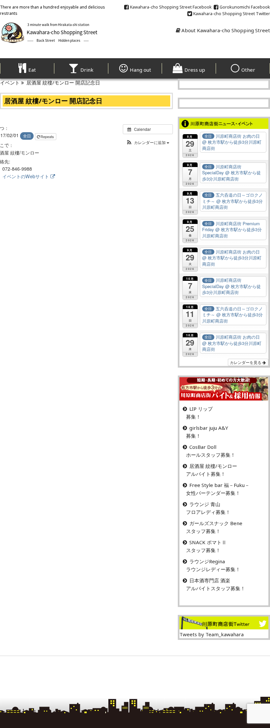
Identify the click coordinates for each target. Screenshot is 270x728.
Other (248, 69)
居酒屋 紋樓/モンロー (213, 466)
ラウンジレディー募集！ (213, 569)
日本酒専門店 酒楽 (209, 580)
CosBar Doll (202, 447)
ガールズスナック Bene (215, 523)
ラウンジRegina (207, 561)
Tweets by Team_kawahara (211, 634)
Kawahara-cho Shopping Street (171, 7)
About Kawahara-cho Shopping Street (225, 30)
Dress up (194, 69)
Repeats (47, 136)
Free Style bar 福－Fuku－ (219, 485)
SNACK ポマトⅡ (208, 542)
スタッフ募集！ (203, 531)
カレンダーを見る (246, 362)
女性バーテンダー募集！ (213, 493)
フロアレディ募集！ (208, 512)
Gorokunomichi (245, 7)
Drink (87, 69)
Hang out (140, 69)
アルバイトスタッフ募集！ (215, 588)
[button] (148, 142)
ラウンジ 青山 (204, 504)
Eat (32, 69)
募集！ (193, 416)
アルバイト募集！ (206, 474)
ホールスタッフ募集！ (210, 454)
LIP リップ (201, 408)
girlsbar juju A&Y (208, 428)
